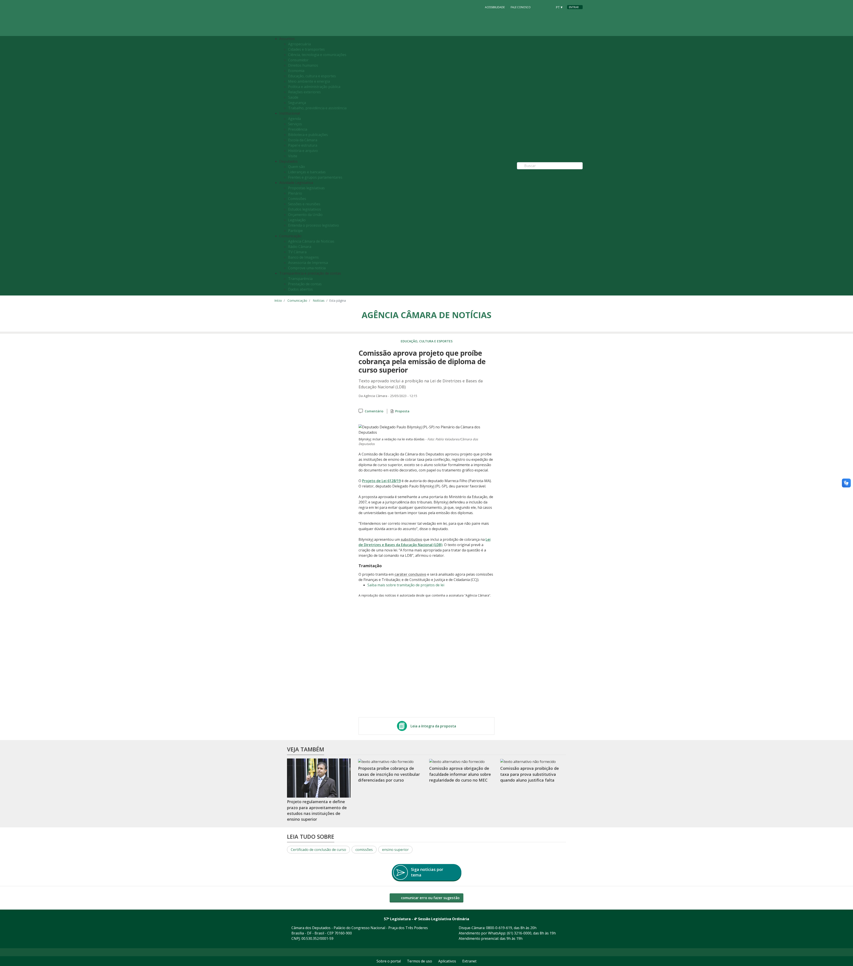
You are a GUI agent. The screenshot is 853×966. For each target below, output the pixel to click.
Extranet (469, 961)
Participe (295, 230)
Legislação (297, 220)
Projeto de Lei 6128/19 (381, 480)
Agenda (294, 118)
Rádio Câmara (299, 246)
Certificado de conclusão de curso (318, 849)
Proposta (402, 411)
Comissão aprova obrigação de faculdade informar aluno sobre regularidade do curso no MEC (460, 774)
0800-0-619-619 (499, 927)
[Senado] (548, 7)
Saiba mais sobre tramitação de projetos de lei (405, 585)
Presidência (297, 129)
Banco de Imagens (303, 257)
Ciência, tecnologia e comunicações (317, 54)
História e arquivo (303, 150)
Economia (296, 70)
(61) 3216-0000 (519, 933)
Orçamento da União (305, 214)
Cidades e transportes (306, 49)
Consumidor (298, 60)
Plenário (295, 193)
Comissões (297, 198)
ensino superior (395, 849)
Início (278, 300)
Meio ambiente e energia (309, 81)
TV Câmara (297, 251)
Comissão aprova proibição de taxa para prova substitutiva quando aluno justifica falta (529, 774)
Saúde (293, 97)
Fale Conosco (521, 7)
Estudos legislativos (304, 209)
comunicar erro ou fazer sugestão (430, 897)
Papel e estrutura (302, 145)
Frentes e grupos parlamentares (315, 177)
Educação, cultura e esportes (312, 76)
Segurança (297, 102)
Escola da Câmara (302, 140)
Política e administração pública (314, 86)
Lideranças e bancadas (307, 172)
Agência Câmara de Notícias (311, 241)
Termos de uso (419, 961)
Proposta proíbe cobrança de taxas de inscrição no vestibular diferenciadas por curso (389, 774)
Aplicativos (447, 961)
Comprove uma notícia (307, 267)
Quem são (296, 166)
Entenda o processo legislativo (313, 225)
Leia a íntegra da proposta (433, 726)
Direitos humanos (303, 65)
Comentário (374, 411)
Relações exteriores (304, 92)
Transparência (300, 278)
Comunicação (297, 300)
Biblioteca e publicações (308, 134)
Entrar (574, 7)
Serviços (295, 124)
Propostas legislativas (306, 188)
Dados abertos (300, 289)
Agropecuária (299, 44)
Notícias (319, 300)
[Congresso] (539, 7)
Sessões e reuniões (304, 204)
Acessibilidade (495, 7)
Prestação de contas (305, 283)
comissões (364, 849)
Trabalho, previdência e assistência (317, 108)
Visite (292, 156)
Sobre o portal (389, 961)
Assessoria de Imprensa (308, 262)
